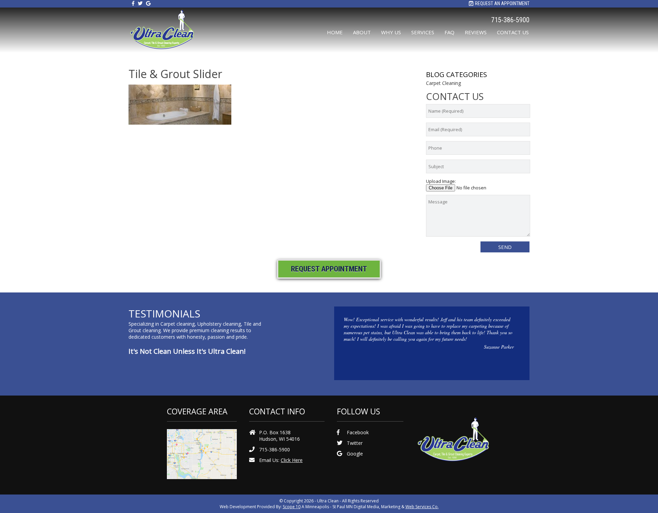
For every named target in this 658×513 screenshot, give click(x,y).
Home (335, 32)
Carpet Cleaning (443, 83)
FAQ (449, 32)
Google (355, 453)
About (362, 32)
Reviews (476, 32)
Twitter (355, 443)
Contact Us (513, 32)
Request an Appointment (502, 3)
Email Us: (281, 460)
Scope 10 (292, 507)
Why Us (391, 32)
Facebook (358, 432)
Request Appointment (329, 269)
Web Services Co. (422, 507)
